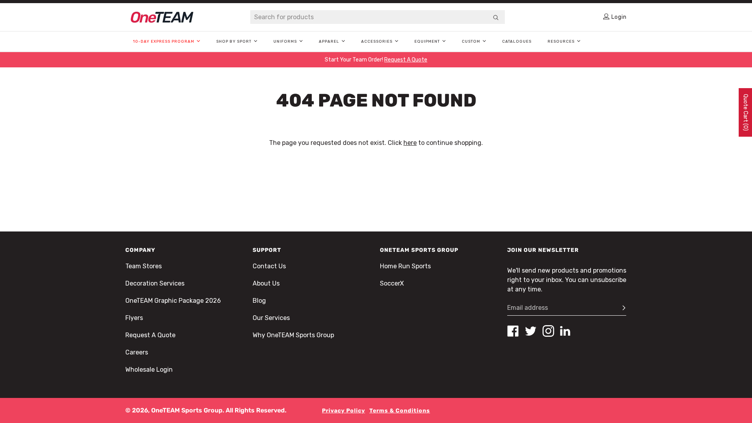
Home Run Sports (405, 266)
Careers (136, 352)
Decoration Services (154, 283)
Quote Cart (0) (745, 112)
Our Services (271, 318)
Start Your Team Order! (376, 59)
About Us (266, 283)
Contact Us (269, 266)
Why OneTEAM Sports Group (293, 335)
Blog (259, 300)
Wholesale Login (149, 369)
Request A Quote (150, 335)
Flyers (134, 318)
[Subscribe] (620, 308)
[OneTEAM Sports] (162, 17)
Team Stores (143, 266)
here (410, 142)
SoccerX (392, 283)
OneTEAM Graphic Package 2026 (173, 300)
